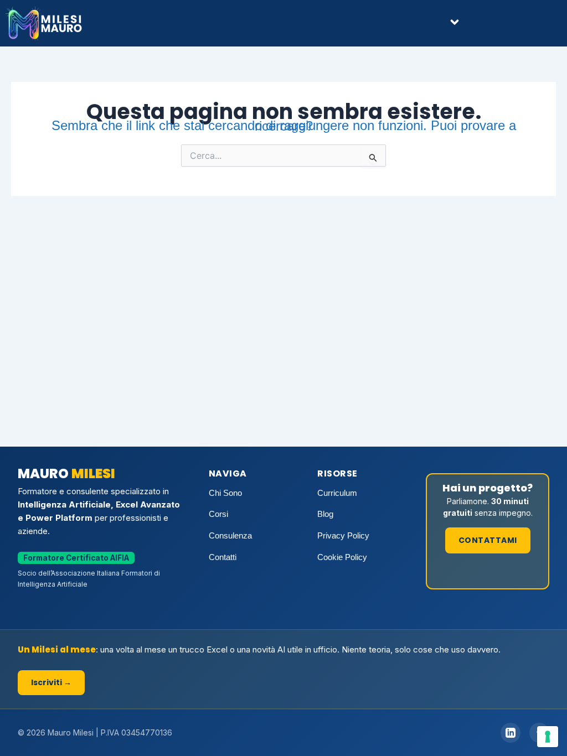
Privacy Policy (343, 535)
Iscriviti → (51, 682)
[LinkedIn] (510, 733)
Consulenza (230, 535)
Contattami (487, 540)
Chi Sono (225, 493)
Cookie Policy (342, 557)
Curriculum (337, 493)
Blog (325, 514)
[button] (455, 23)
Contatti (222, 557)
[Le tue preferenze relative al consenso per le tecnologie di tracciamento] (547, 736)
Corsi (218, 514)
